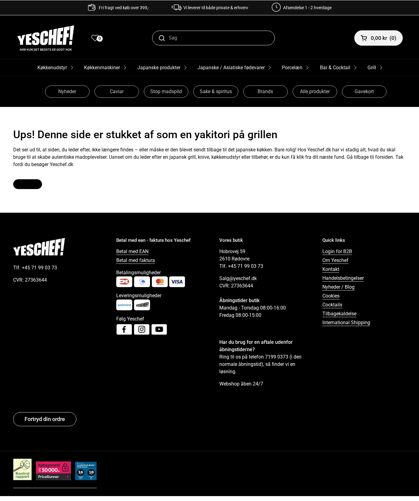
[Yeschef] (45, 38)
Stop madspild (166, 91)
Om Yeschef (335, 260)
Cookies (331, 296)
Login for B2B (337, 251)
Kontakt (330, 269)
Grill (371, 67)
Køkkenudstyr (52, 67)
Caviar (117, 91)
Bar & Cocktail (335, 67)
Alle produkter (315, 91)
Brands (265, 91)
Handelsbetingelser (343, 278)
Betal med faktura (135, 260)
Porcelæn (292, 67)
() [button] (383, 38)
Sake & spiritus (216, 91)
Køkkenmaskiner (102, 67)
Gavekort (364, 91)
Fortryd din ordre (45, 419)
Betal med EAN (132, 251)
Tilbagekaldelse (339, 314)
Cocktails (332, 305)
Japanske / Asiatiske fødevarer (231, 67)
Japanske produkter (158, 67)
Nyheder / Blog (338, 287)
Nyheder (67, 91)
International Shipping (346, 322)
